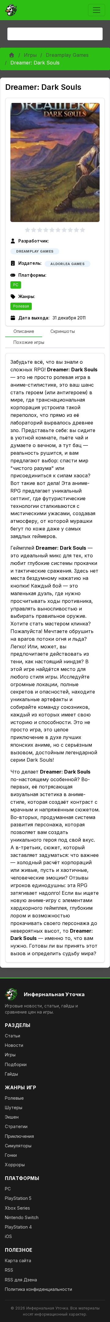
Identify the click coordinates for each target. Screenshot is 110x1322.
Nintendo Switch (21, 1217)
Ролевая (21, 306)
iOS (8, 1236)
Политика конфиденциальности (38, 1289)
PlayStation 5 (18, 1198)
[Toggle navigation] (96, 10)
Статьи (12, 1035)
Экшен (12, 1117)
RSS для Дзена (21, 1279)
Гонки (11, 1155)
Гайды (11, 1073)
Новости (14, 1045)
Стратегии (16, 1126)
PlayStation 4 (18, 1226)
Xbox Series (17, 1208)
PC (15, 284)
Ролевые (14, 1098)
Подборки (16, 1064)
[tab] (23, 331)
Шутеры (13, 1107)
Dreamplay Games (67, 55)
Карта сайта (18, 1260)
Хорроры (15, 1164)
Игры (30, 55)
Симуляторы (18, 1145)
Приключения (19, 1136)
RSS (9, 1270)
